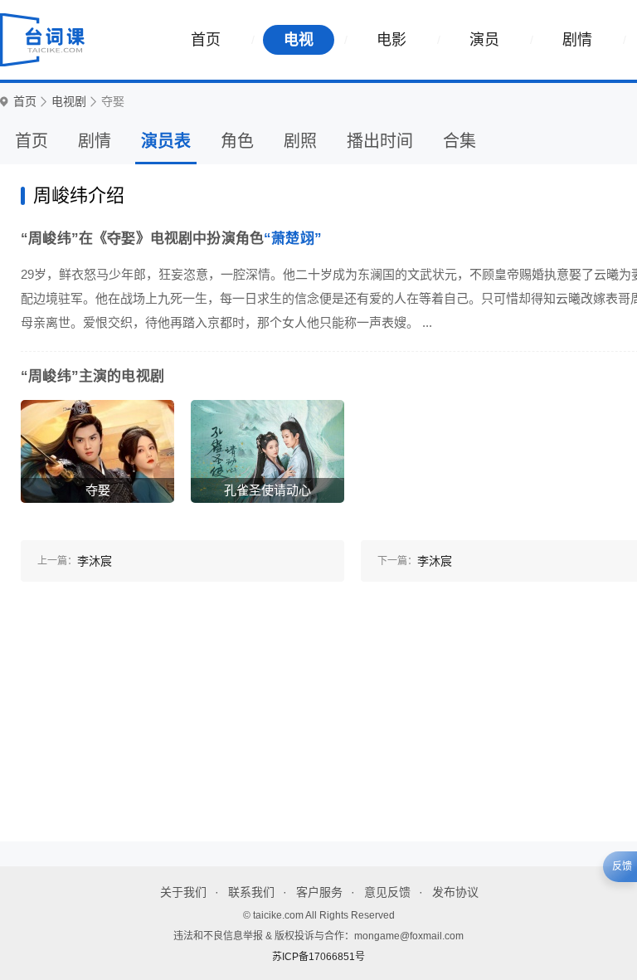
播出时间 (380, 141)
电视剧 (68, 101)
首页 (206, 40)
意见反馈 (387, 892)
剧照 (300, 141)
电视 (299, 40)
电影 (391, 40)
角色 (237, 141)
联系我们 (251, 892)
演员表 (166, 141)
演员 (484, 40)
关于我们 (183, 892)
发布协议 (455, 892)
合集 (459, 141)
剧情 (577, 40)
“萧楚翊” (293, 238)
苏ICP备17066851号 (318, 957)
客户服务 (319, 892)
